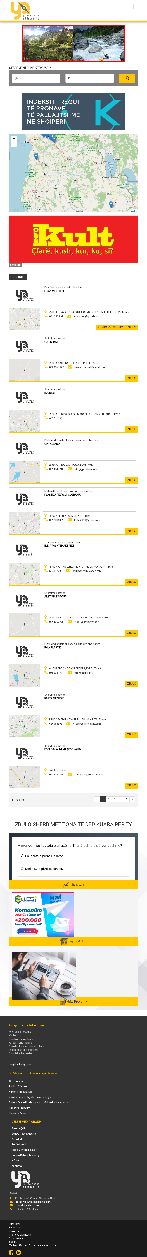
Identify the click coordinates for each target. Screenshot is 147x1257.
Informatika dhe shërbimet (24, 1049)
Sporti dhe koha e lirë (21, 1053)
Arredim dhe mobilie (20, 1042)
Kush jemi (14, 1224)
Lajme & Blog (78, 941)
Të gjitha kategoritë (20, 1064)
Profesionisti (19, 1144)
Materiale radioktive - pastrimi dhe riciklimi (68, 491)
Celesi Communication (24, 1149)
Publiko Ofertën (18, 1086)
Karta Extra (18, 1139)
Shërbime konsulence (21, 1039)
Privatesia (14, 1231)
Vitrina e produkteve (20, 1091)
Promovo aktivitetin (20, 1234)
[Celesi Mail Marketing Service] (43, 914)
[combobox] (89, 78)
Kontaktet (14, 1227)
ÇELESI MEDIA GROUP (26, 1121)
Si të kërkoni (16, 1238)
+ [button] (14, 138)
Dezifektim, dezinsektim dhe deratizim (66, 287)
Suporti (13, 1241)
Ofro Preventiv (17, 1081)
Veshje (13, 1035)
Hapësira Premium (19, 1107)
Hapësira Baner (17, 1113)
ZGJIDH (18, 277)
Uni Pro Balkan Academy (25, 1155)
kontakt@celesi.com (27, 1205)
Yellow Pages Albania (24, 1133)
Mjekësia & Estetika (20, 1032)
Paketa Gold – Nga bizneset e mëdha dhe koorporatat (39, 1102)
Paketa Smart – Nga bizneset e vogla (30, 1097)
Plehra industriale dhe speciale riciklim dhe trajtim (72, 440)
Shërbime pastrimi (54, 338)
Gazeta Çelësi (19, 1128)
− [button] (14, 144)
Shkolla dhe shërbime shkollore (26, 1046)
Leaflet (134, 210)
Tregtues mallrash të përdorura (62, 542)
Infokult (16, 1160)
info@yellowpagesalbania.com (33, 1201)
